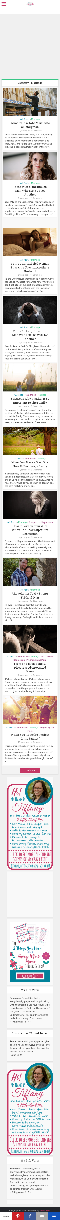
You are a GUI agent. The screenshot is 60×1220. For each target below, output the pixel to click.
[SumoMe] (54, 1216)
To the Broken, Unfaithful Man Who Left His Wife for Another (30, 335)
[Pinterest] (18, 1216)
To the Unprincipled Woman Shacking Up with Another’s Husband (30, 267)
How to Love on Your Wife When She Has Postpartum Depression (30, 530)
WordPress (45, 1211)
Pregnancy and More (36, 660)
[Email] (42, 1216)
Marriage (35, 119)
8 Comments (36, 342)
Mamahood (30, 395)
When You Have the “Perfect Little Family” (30, 736)
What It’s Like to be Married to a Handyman (30, 125)
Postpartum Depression (41, 522)
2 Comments (36, 131)
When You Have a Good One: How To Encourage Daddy (30, 464)
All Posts (25, 119)
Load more (30, 770)
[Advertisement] (30, 45)
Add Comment (36, 601)
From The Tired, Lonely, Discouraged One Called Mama (30, 667)
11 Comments (36, 275)
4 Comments (36, 537)
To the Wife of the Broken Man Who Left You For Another (30, 190)
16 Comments (36, 675)
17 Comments (36, 198)
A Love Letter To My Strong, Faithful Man (30, 595)
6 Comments (36, 742)
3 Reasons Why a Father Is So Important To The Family (30, 400)
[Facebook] (30, 1216)
